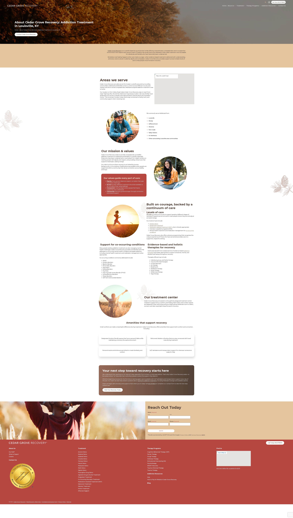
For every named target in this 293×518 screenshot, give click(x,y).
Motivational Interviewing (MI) (156, 461)
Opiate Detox (82, 470)
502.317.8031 (152, 383)
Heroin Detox (82, 463)
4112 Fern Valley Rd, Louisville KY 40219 (228, 468)
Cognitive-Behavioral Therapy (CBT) (158, 452)
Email (152, 421)
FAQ (148, 477)
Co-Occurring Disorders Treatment (89, 479)
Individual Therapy (153, 459)
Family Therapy (152, 454)
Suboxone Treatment (84, 484)
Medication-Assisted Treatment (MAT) (90, 481)
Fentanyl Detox (83, 461)
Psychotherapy (152, 463)
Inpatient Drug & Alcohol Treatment (89, 475)
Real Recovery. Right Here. (33, 502)
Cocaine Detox (82, 459)
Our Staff (11, 452)
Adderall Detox (82, 456)
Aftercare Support (83, 491)
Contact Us (282, 5)
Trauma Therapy (152, 470)
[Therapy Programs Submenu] (259, 5)
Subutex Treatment (84, 486)
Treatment (240, 5)
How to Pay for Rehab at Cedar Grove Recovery (162, 479)
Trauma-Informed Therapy (155, 468)
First (149, 414)
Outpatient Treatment (85, 477)
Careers (11, 456)
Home (16, 30)
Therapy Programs (252, 5)
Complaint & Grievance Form (49, 502)
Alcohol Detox (82, 452)
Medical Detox (82, 454)
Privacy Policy (184, 435)
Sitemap (69, 502)
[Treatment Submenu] (244, 5)
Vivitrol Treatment (83, 488)
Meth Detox (81, 468)
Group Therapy (151, 456)
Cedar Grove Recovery (19, 502)
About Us (231, 5)
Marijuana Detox (83, 465)
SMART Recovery (152, 465)
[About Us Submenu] (234, 5)
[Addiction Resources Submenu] (276, 5)
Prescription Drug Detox (85, 472)
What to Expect (14, 454)
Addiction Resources (269, 5)
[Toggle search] (265, 2)
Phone (174, 421)
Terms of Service (196, 435)
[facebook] (269, 2)
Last (171, 414)
